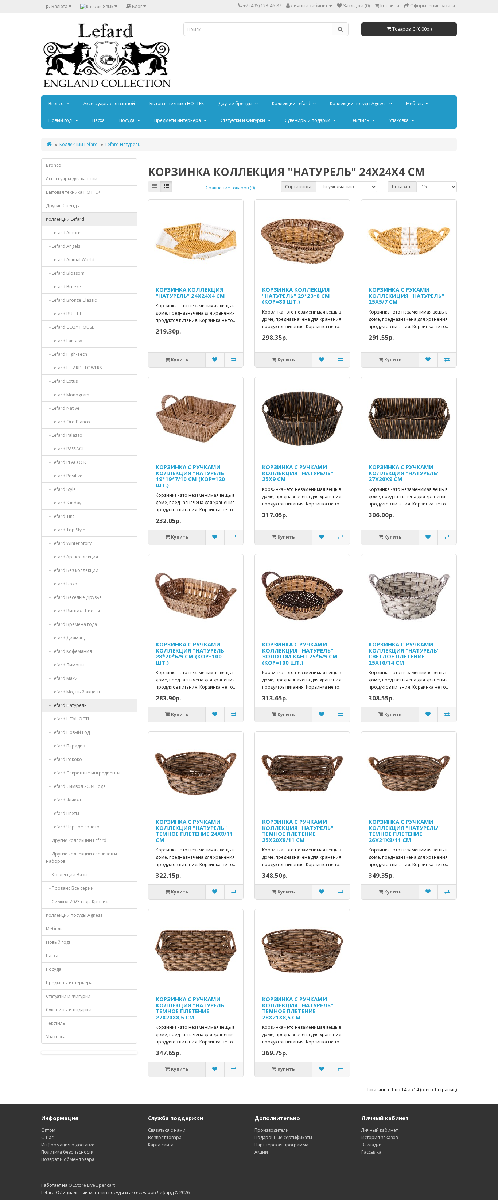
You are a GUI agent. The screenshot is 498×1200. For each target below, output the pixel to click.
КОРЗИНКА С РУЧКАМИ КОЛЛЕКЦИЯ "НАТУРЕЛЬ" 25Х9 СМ (297, 472)
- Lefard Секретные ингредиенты (83, 773)
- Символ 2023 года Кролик (77, 902)
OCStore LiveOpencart (92, 1185)
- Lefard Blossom (65, 273)
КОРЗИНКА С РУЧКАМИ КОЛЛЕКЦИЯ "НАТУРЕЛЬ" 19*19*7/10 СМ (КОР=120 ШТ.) (191, 476)
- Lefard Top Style (65, 530)
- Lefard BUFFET (64, 314)
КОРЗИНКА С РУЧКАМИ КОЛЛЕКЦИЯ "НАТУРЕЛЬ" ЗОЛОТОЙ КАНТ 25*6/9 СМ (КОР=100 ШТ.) (300, 653)
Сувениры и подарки (307, 120)
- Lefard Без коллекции (72, 570)
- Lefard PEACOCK (66, 462)
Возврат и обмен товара (67, 1159)
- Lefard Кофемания (69, 651)
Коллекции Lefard (291, 103)
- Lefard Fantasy (64, 341)
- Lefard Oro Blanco (68, 422)
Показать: (402, 187)
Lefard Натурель (122, 144)
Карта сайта (161, 1145)
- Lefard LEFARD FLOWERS (74, 368)
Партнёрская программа (281, 1145)
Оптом (48, 1130)
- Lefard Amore (63, 233)
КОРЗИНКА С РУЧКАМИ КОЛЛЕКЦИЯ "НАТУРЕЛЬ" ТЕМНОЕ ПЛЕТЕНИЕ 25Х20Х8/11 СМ (297, 830)
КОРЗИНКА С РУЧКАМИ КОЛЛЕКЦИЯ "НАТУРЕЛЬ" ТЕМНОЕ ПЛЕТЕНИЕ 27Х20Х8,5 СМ (191, 1008)
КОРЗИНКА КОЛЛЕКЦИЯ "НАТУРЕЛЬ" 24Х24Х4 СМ (190, 292)
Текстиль (359, 120)
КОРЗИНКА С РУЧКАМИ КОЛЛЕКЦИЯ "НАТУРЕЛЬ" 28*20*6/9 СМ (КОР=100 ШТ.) (191, 653)
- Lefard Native (62, 408)
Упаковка (399, 120)
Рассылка (371, 1152)
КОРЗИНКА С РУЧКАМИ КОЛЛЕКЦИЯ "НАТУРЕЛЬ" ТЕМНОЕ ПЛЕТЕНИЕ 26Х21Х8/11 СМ (404, 830)
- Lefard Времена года (71, 624)
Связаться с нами (167, 1130)
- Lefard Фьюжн (64, 800)
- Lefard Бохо (61, 584)
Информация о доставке (67, 1145)
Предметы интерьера (177, 120)
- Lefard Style (61, 489)
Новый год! (60, 120)
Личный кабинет (379, 1130)
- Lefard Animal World (70, 260)
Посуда (127, 120)
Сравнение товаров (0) (230, 188)
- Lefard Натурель (66, 705)
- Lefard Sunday (63, 503)
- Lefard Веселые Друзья (74, 597)
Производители (271, 1130)
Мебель (414, 103)
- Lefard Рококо (64, 759)
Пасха (98, 120)
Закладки (371, 1145)
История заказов (379, 1137)
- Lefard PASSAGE (65, 449)
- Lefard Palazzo (64, 435)
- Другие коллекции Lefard (76, 840)
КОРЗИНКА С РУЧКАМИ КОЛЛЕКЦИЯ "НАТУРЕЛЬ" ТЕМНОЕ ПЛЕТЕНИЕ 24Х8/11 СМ (194, 830)
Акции (261, 1152)
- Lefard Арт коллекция (72, 557)
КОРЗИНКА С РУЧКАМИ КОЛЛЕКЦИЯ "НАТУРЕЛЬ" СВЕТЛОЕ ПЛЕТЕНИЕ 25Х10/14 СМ (404, 653)
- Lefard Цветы (62, 813)
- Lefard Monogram (67, 395)
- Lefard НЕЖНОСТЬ (68, 719)
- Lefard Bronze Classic (71, 300)
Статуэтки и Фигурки (243, 120)
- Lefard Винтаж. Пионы (73, 611)
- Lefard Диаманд (66, 638)
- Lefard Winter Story (69, 543)
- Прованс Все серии (70, 888)
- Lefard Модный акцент (73, 692)
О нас (47, 1137)
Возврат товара (165, 1137)
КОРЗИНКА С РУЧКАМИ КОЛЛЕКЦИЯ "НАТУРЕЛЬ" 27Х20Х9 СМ (404, 472)
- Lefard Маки (62, 678)
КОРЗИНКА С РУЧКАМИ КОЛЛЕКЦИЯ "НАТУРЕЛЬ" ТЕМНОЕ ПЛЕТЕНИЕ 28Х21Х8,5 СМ (297, 1008)
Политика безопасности (67, 1152)
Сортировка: (298, 187)
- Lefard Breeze (63, 287)
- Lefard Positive (64, 476)
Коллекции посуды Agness (358, 103)
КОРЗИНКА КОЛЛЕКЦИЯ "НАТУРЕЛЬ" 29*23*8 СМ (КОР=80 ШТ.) (296, 295)
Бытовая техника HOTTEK (176, 103)
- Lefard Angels (63, 246)
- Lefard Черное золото (73, 827)
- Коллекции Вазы (66, 875)
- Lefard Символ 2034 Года (76, 786)
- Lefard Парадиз (65, 746)
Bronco (56, 103)
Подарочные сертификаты (283, 1137)
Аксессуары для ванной (109, 103)
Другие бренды (235, 103)
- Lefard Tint (60, 516)
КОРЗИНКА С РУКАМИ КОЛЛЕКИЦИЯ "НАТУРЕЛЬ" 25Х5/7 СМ (406, 295)
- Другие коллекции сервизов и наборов (81, 857)
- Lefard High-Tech (66, 354)
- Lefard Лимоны (65, 665)
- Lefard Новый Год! (68, 732)
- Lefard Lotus (62, 381)
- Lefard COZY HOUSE (70, 327)
